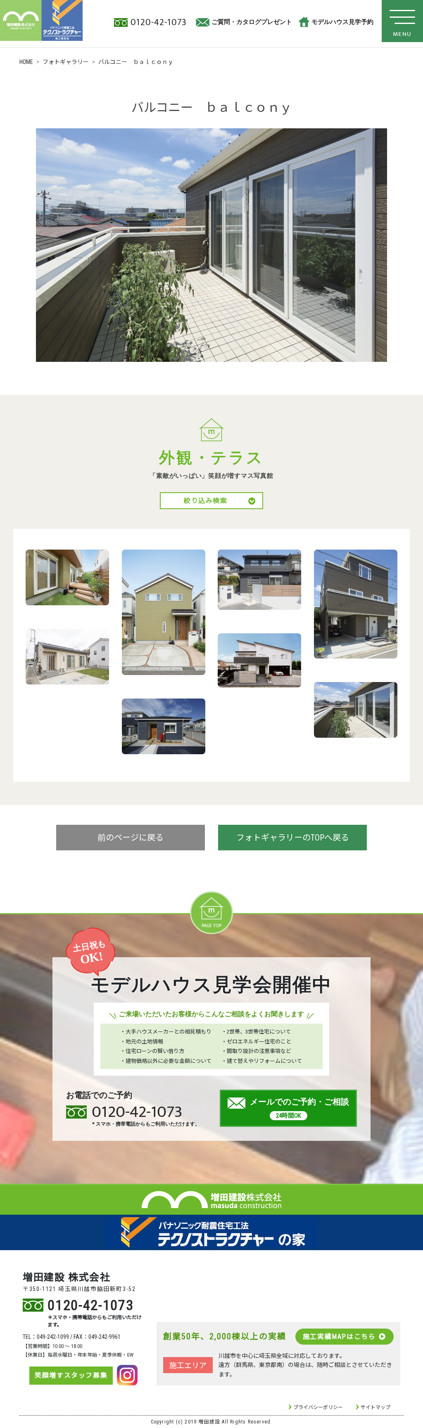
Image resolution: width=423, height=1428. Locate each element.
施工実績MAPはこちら (339, 1337)
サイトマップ (375, 1407)
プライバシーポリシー (318, 1407)
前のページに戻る (130, 838)
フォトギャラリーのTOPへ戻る (292, 838)
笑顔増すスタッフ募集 (71, 1375)
